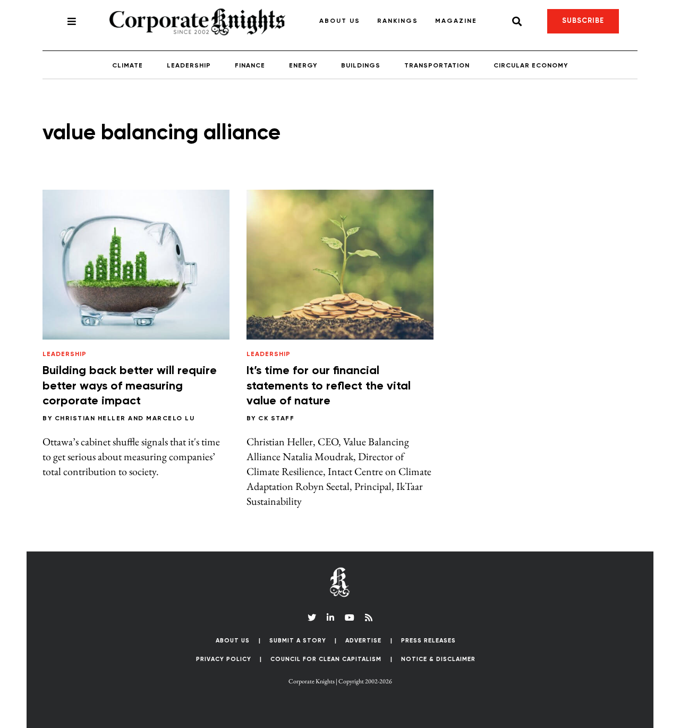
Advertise (363, 641)
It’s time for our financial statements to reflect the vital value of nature (328, 386)
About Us (339, 21)
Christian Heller (90, 419)
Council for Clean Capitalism (325, 659)
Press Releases (428, 641)
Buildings (360, 66)
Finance (250, 66)
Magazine (456, 21)
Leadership (189, 66)
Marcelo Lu (170, 419)
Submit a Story (297, 641)
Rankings (397, 21)
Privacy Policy (223, 659)
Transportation (437, 66)
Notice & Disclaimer (438, 659)
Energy (303, 66)
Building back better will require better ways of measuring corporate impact (129, 386)
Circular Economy (531, 66)
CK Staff (276, 419)
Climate (127, 66)
